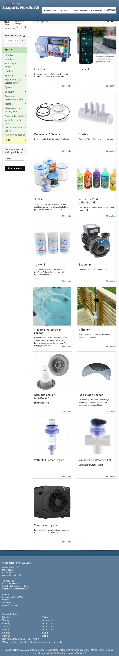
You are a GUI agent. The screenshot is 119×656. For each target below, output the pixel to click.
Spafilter (9, 75)
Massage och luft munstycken (13, 110)
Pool (54, 10)
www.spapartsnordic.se (18, 588)
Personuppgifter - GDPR (12, 597)
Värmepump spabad (15, 134)
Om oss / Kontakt (79, 10)
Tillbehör (9, 103)
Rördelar (9, 71)
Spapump (9, 91)
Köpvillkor (6, 594)
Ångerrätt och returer (11, 605)
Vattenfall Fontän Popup (13, 121)
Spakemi (9, 87)
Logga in (113, 9)
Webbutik (47, 10)
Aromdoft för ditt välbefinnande (13, 81)
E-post (8, 159)
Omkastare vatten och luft (13, 129)
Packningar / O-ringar (12, 65)
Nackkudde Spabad (14, 115)
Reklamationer (8, 602)
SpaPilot (9, 58)
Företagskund (64, 10)
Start (36, 21)
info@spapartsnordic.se (19, 586)
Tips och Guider (95, 10)
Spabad (9, 50)
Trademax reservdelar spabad (14, 98)
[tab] (14, 40)
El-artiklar (9, 54)
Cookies (5, 599)
